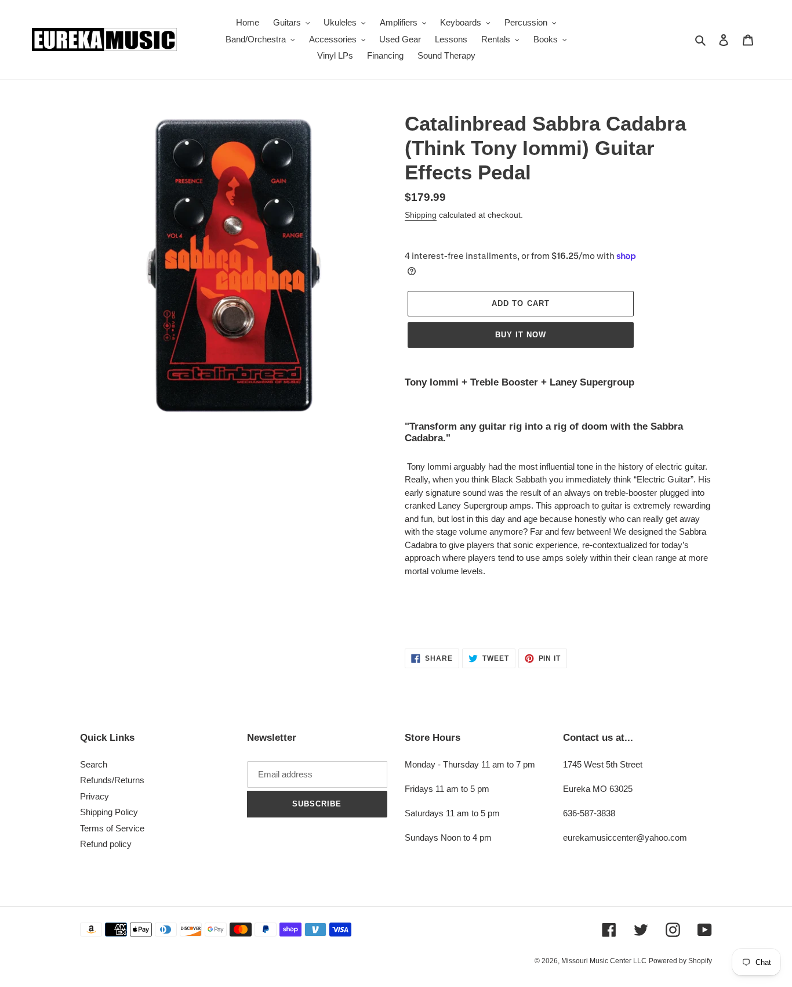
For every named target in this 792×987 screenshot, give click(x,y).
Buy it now (520, 334)
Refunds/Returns (112, 780)
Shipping (421, 214)
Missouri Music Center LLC (603, 961)
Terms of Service (112, 828)
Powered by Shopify (680, 961)
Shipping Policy (109, 812)
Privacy (94, 796)
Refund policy (106, 844)
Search (93, 764)
